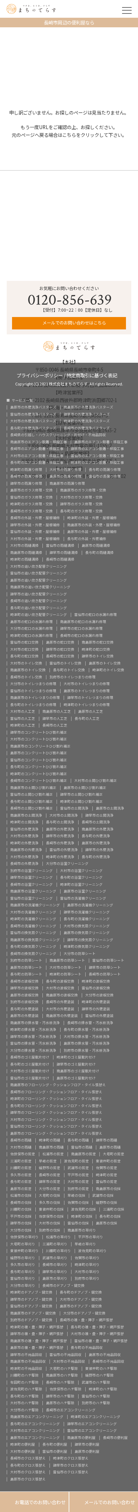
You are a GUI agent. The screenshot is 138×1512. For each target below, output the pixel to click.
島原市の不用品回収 (105, 1355)
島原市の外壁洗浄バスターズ (33, 407)
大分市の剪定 (49, 1189)
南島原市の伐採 (108, 1189)
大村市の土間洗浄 (64, 815)
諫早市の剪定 (49, 1182)
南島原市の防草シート (67, 960)
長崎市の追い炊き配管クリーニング (38, 601)
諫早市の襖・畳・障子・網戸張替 (36, 1334)
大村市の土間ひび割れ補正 (95, 781)
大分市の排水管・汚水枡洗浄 (33, 1050)
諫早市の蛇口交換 (60, 649)
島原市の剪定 (20, 1189)
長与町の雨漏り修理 (105, 470)
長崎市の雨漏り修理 (26, 476)
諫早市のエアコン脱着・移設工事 (97, 449)
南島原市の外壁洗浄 (98, 829)
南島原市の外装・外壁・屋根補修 (93, 525)
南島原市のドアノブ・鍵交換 (33, 1313)
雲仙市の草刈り (22, 1278)
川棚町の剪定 (20, 1168)
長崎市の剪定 (49, 1175)
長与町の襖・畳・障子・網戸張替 (97, 1327)
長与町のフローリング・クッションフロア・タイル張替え (56, 1106)
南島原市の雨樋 (51, 1147)
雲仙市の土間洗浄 (74, 808)
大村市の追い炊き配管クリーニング (38, 566)
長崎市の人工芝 (54, 725)
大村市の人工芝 (22, 711)
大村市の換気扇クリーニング (87, 926)
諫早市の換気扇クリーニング (90, 940)
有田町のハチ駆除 (24, 1382)
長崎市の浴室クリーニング (31, 884)
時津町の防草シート (65, 974)
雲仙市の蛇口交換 (24, 642)
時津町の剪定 (106, 1175)
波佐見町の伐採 (83, 1209)
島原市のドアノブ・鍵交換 (81, 1306)
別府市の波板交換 (24, 1002)
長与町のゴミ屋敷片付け (29, 1064)
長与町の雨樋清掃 (99, 553)
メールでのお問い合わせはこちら (73, 322)
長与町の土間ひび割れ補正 (31, 802)
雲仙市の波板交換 (96, 988)
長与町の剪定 (20, 1182)
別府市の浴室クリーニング (31, 871)
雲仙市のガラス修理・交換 (31, 497)
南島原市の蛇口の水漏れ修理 (83, 622)
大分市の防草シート (80, 954)
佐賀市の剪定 (106, 1168)
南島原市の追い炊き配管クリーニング (40, 587)
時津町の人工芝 (22, 725)
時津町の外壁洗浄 (24, 843)
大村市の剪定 (78, 1182)
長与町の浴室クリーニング (81, 877)
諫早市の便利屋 (87, 1444)
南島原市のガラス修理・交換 (83, 490)
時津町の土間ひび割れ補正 (81, 802)
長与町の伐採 (110, 1216)
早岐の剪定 (48, 1161)
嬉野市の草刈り (22, 1258)
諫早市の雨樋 (106, 1140)
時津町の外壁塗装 (96, 1002)
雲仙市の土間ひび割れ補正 (31, 794)
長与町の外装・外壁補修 (86, 539)
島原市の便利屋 (87, 1451)
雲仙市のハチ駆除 (96, 1396)
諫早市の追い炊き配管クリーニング (38, 594)
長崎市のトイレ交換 (26, 677)
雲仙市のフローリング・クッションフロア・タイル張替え (56, 1126)
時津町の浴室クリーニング (81, 884)
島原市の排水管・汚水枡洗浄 (87, 1043)
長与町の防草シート (26, 974)
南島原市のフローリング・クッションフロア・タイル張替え (58, 1085)
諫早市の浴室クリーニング (31, 877)
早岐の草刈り (85, 1244)
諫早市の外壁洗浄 (60, 836)
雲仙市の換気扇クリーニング (33, 933)
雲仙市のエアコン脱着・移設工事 (97, 456)
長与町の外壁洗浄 (96, 836)
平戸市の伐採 (20, 1216)
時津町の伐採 (81, 1216)
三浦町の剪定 (20, 1161)
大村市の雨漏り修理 (65, 470)
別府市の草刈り (87, 1278)
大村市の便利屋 (22, 1451)
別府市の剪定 (78, 1189)
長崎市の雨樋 (20, 1140)
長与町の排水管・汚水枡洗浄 (87, 1030)
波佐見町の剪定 (76, 1161)
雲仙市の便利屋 (54, 1451)
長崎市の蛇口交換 (60, 656)
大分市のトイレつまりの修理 (33, 684)
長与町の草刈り (22, 1272)
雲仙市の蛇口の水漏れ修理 (95, 615)
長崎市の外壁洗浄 (60, 843)
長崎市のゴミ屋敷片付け (29, 1057)
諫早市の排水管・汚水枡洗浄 (33, 1037)
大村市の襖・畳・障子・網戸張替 (97, 1334)
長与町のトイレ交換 (69, 670)
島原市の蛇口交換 (60, 642)
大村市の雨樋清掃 (24, 545)
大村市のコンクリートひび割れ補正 (38, 739)
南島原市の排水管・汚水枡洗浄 (35, 1023)
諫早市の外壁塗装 (96, 1009)
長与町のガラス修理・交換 (81, 511)
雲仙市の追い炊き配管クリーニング (38, 573)
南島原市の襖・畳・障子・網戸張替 (38, 1341)
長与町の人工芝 (87, 719)
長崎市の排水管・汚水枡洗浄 (90, 1023)
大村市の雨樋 (20, 1147)
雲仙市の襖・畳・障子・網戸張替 (100, 1341)
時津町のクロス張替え (70, 1458)
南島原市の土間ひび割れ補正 (33, 788)
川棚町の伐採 (20, 1209)
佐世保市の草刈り (24, 1237)
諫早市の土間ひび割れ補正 (81, 794)
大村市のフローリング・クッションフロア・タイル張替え (56, 1120)
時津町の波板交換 (96, 981)
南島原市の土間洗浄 (26, 815)
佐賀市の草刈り (87, 1258)
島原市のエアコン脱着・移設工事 (100, 442)
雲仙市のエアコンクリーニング (92, 1431)
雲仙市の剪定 (106, 1182)
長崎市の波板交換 (24, 981)
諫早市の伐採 (20, 1223)
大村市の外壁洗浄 (24, 836)
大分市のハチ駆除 (24, 1410)
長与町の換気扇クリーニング (33, 947)
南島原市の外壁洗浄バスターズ (88, 407)
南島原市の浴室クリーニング (33, 891)
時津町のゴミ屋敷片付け (76, 1057)
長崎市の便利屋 (115, 1438)
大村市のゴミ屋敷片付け (29, 1071)
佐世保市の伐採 (51, 1216)
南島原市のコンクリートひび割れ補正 (40, 746)
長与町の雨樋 (78, 1140)
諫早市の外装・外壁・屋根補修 (35, 525)
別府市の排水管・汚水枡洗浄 (87, 1050)
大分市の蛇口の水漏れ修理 (31, 628)
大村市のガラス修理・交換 (81, 497)
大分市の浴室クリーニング (67, 864)
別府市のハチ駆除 (96, 1403)
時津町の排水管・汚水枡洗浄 (33, 1030)
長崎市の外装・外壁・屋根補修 (35, 518)
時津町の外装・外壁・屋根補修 (92, 518)
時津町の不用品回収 (26, 1369)
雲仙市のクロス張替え (70, 1472)
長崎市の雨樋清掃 (60, 559)
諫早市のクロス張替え (70, 1465)
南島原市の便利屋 (81, 1438)
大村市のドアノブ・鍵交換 (81, 1299)
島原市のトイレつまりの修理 (87, 691)
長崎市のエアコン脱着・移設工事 (36, 449)
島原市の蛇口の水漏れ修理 (31, 622)
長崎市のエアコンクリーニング (71, 1410)
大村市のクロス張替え (28, 1472)
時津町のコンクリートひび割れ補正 (38, 774)
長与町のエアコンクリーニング (35, 1424)
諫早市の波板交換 (24, 988)
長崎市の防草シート (105, 974)
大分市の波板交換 (99, 995)
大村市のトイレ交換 (26, 663)
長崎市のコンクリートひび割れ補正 (38, 781)
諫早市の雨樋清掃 (64, 553)
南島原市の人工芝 (56, 711)
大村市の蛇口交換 (24, 649)
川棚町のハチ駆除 (24, 1375)
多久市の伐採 (49, 1203)
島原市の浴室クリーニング (85, 891)
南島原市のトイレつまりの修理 (35, 698)
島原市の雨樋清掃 (96, 545)
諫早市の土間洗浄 (99, 815)
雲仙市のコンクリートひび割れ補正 (38, 760)
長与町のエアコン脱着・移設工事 (36, 463)
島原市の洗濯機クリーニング (90, 905)
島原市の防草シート (26, 967)
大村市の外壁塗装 (60, 1009)
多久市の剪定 (20, 1175)
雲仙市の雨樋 (81, 1147)
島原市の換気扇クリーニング (87, 933)
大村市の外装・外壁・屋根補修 (35, 539)
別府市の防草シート (26, 960)
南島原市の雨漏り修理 (67, 483)
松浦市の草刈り (58, 1237)
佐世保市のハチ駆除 (65, 1389)
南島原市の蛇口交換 (98, 642)
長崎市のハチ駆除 (60, 1382)
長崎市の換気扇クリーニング (33, 954)
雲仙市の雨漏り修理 (105, 476)
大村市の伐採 (49, 1223)
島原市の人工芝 (90, 711)
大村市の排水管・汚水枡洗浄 (87, 1037)
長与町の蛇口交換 (24, 656)
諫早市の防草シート (105, 967)
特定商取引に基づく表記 (92, 375)
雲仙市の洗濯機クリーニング (83, 898)
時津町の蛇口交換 (96, 649)
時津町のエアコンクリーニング (95, 1417)
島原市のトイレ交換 (105, 663)
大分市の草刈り (22, 1286)
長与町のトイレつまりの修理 (33, 705)
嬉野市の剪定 (49, 1168)
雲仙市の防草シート (108, 960)
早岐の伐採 (76, 1195)
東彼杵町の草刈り (24, 1251)
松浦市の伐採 (20, 1195)
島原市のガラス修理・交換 (31, 490)
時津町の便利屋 (22, 1444)
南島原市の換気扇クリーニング (35, 940)
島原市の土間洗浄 (110, 808)
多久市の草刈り (22, 1265)
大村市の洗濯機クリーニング (33, 912)
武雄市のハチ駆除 (96, 1382)
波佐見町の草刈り (92, 1251)
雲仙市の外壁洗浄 (24, 829)
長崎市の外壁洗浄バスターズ (87, 428)
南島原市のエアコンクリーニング (36, 1417)
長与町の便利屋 (54, 1444)
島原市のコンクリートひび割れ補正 (38, 753)
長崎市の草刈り (54, 1265)
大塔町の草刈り (22, 1244)
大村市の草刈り (87, 1272)
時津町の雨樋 (49, 1140)
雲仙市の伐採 (78, 1223)
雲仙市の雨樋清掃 (60, 545)
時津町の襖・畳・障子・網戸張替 (36, 1327)
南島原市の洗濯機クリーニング (35, 905)
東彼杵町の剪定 (108, 1161)
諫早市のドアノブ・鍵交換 (31, 1299)
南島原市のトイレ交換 (28, 670)
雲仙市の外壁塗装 (99, 1016)
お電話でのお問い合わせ (34, 1502)
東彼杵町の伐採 (51, 1209)
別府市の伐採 (49, 1230)
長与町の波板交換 (60, 981)
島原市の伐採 (106, 1223)
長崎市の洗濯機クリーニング (33, 926)
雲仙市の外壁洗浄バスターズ (33, 414)
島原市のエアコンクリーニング (35, 1438)
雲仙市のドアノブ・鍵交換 (31, 1306)
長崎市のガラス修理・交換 (31, 511)
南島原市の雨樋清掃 (26, 553)
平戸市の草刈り (90, 1237)
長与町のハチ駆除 (24, 1396)
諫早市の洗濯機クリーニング (87, 912)
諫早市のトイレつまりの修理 (90, 698)
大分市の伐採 (20, 1230)
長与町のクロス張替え (28, 1465)
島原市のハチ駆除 (60, 1403)
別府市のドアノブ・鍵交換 (31, 1320)
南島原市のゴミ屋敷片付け (78, 1071)
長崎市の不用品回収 (108, 1361)
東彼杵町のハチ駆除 (101, 1369)
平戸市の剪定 (78, 1175)
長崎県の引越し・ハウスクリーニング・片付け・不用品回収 (58, 435)
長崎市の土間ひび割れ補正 (31, 808)
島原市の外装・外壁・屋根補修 (92, 532)
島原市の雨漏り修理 (65, 476)
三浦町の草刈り (54, 1244)
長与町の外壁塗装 (24, 1009)
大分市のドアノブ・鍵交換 (84, 1313)
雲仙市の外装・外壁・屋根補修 (35, 532)
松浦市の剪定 (53, 1154)
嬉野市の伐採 (106, 1203)
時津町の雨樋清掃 (24, 559)
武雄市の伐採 (103, 1195)
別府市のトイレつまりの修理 (73, 677)
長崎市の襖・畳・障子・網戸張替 (86, 1320)
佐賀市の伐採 (78, 1203)
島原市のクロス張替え (28, 1479)
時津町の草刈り (87, 1265)
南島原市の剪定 (83, 1154)
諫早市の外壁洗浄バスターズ (87, 414)
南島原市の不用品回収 (28, 1361)
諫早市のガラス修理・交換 (81, 504)
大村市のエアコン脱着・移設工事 (36, 456)
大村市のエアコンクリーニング (35, 1431)
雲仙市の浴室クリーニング (31, 898)
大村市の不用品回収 (69, 1361)
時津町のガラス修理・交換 (31, 504)
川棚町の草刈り (58, 1251)
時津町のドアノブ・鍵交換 (31, 1292)
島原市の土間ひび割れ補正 (85, 788)
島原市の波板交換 (24, 995)
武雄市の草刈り (54, 1258)
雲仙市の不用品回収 (65, 1355)
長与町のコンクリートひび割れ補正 (38, 767)
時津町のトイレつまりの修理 (87, 705)
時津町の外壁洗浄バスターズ (87, 421)
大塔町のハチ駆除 (64, 1369)
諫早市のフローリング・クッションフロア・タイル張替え (56, 1112)
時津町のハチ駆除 (103, 1389)
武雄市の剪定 (78, 1168)
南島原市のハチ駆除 (62, 1375)
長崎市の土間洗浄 (96, 822)
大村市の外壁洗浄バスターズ (33, 421)
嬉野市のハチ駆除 (99, 1375)
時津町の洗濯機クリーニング (33, 919)
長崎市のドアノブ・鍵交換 (63, 1286)
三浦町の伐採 (113, 1209)
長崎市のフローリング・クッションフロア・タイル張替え (56, 1092)
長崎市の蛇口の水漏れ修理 (81, 636)
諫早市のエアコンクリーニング (92, 1424)
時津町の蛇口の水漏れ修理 (31, 636)
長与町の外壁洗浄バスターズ (33, 428)
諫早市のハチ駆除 (60, 1396)
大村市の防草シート (65, 967)
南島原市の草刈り (82, 1230)
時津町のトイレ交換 (108, 670)
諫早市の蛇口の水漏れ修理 (81, 628)
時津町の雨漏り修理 (26, 470)
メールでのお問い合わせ (104, 1502)
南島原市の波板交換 (62, 995)
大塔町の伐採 (49, 1195)
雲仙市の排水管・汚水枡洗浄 (33, 1043)
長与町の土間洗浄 (60, 822)
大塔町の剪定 (113, 1154)
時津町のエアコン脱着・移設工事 (97, 463)
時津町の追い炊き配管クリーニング (38, 615)
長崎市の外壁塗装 (60, 1002)
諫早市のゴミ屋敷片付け (76, 1064)
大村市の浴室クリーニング (81, 871)
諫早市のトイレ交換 (98, 656)
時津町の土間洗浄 (24, 822)
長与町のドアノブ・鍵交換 (81, 1292)
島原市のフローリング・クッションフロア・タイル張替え (56, 1133)
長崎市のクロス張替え (28, 1458)
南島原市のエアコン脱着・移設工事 (38, 442)
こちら (69, 134)
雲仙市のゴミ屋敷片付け (29, 1078)
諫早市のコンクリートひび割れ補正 (38, 732)
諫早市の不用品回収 (26, 1355)
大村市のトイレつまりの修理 (87, 684)
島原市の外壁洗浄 (60, 829)
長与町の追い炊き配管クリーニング (38, 608)
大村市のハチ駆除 (24, 1403)
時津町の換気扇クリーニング (87, 947)
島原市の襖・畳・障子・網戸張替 (36, 1348)
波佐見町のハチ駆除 (26, 1389)
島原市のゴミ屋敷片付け (76, 1078)
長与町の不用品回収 (87, 1348)
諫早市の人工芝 (54, 719)
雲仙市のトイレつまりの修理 (33, 691)
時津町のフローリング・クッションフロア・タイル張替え (56, 1099)
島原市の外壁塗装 (24, 1016)
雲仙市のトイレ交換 (65, 663)
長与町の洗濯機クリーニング (87, 919)
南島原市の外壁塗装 (62, 1016)
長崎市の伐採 (20, 1203)
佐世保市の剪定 (22, 1154)
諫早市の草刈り (54, 1272)
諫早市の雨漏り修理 (26, 483)
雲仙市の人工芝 (22, 719)
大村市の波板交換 (60, 988)
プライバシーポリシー (40, 375)
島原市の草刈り (54, 1278)
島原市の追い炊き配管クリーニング (38, 580)
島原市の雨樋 (110, 1147)
